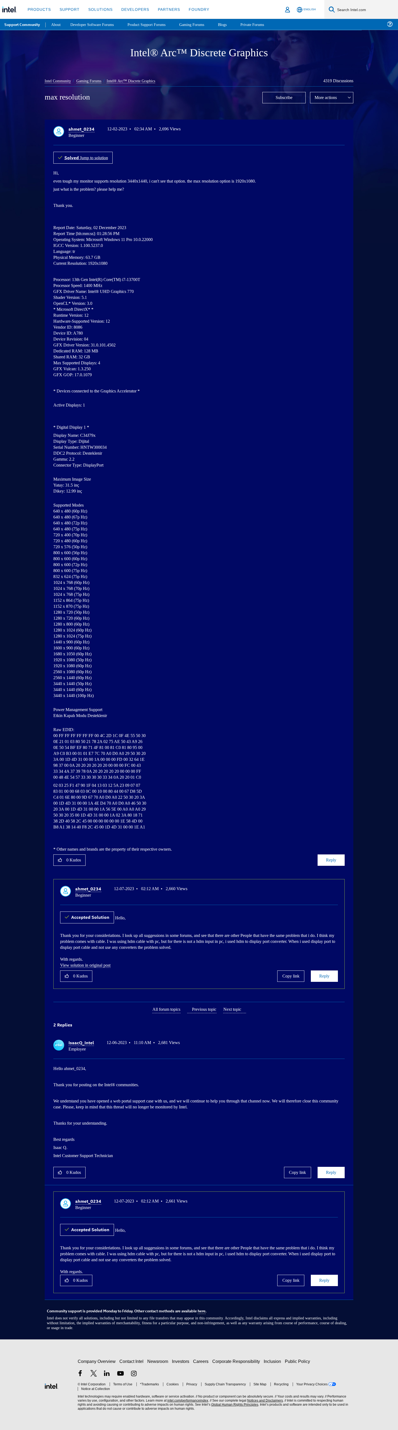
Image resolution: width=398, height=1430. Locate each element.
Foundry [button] (192, 9)
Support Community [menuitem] (22, 24)
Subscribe (284, 97)
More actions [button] (327, 97)
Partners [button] (163, 9)
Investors (182, 1359)
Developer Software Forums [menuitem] (95, 24)
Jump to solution (88, 157)
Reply (331, 859)
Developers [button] (131, 9)
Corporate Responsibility (237, 1359)
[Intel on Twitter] (93, 1371)
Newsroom (158, 1359)
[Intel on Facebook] (80, 1371)
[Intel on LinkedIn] (107, 1371)
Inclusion (273, 1359)
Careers (201, 1359)
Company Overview (97, 1359)
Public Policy (298, 1359)
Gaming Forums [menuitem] (200, 24)
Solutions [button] (97, 9)
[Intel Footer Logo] (51, 1383)
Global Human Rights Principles (233, 1402)
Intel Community (59, 81)
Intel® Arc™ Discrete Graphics (136, 81)
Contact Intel (132, 1359)
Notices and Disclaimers (263, 1398)
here (201, 1309)
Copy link (291, 975)
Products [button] (39, 9)
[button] (342, 130)
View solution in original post (88, 964)
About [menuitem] (56, 24)
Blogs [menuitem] (232, 24)
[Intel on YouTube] (120, 1371)
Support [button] (68, 9)
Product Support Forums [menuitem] (153, 24)
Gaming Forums (92, 81)
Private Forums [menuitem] (263, 24)
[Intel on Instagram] (133, 1371)
